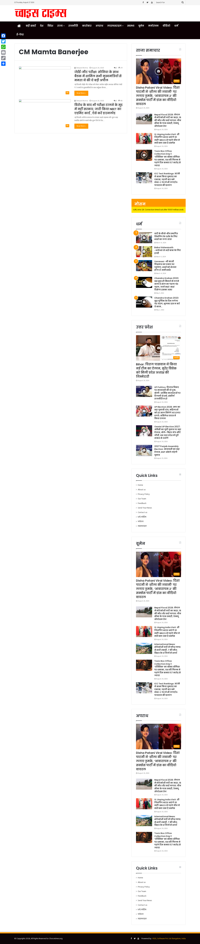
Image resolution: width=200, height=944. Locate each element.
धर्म (176, 25)
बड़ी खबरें (31, 25)
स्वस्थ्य (130, 25)
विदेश (50, 25)
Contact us (142, 512)
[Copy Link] (3, 58)
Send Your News (145, 507)
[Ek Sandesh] (40, 13)
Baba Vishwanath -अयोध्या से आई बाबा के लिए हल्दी (167, 250)
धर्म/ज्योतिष (142, 517)
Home (140, 485)
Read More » (81, 93)
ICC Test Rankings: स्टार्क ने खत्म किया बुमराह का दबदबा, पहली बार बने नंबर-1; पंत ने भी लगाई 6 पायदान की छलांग (167, 179)
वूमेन (141, 25)
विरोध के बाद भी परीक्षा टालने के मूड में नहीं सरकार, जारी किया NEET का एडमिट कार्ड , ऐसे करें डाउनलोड (98, 109)
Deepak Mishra (82, 67)
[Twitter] (147, 2)
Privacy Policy (144, 494)
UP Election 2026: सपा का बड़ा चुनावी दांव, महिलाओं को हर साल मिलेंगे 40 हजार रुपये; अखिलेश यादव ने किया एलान (167, 412)
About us (142, 489)
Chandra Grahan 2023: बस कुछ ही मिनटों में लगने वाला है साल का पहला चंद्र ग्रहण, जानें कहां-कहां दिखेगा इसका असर (166, 284)
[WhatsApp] (3, 47)
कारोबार (87, 25)
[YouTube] (152, 2)
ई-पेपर (20, 34)
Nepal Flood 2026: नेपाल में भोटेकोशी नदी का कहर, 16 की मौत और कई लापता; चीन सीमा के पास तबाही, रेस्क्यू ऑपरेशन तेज (167, 120)
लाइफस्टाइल (114, 25)
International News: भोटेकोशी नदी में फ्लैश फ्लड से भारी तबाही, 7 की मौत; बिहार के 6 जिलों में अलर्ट (167, 648)
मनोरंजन (153, 25)
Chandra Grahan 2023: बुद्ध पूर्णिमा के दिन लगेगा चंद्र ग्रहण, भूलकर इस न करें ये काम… (167, 302)
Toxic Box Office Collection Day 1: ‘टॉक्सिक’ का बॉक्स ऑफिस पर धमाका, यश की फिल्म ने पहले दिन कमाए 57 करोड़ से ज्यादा (167, 158)
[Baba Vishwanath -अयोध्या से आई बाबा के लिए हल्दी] (144, 251)
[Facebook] (143, 2)
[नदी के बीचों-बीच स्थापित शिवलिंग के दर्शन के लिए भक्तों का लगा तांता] (144, 237)
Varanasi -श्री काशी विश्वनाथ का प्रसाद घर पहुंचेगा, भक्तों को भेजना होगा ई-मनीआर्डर (165, 266)
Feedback (142, 503)
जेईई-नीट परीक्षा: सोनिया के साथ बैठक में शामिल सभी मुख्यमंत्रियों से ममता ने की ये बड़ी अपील (98, 76)
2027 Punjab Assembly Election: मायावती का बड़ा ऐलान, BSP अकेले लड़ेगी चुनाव (167, 450)
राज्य (60, 25)
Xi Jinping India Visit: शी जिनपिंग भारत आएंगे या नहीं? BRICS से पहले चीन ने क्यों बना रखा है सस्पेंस (167, 138)
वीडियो (166, 25)
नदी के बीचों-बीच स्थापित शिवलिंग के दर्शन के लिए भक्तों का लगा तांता (166, 236)
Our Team (142, 498)
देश (41, 25)
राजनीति (73, 25)
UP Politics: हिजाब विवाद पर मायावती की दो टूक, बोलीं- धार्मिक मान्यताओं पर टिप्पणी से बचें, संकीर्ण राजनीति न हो (167, 393)
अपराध (99, 25)
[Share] (3, 63)
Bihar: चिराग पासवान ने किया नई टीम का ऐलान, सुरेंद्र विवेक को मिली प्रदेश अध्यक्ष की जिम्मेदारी (156, 370)
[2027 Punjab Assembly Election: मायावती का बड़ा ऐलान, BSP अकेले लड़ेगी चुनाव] (144, 450)
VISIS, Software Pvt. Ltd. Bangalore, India (169, 938)
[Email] (3, 52)
